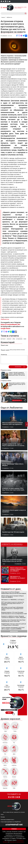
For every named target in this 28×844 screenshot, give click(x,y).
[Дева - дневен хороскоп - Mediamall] (14, 750)
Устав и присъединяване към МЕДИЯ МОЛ (11, 821)
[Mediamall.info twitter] (3, 1)
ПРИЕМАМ (14, 828)
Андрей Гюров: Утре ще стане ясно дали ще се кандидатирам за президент (13, 624)
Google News (5, 328)
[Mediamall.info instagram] (7, 1)
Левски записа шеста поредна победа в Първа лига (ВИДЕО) (18, 569)
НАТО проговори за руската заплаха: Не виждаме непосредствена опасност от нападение (12, 603)
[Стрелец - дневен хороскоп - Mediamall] (5, 772)
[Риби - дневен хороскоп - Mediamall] (14, 784)
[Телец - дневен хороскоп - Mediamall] (15, 727)
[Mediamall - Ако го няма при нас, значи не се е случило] (8, 7)
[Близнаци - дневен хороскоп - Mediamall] (5, 738)
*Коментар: (4, 354)
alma (13, 338)
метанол (3, 338)
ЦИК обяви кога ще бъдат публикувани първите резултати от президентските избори (12, 608)
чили (24, 338)
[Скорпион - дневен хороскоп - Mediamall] (14, 761)
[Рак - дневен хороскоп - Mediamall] (14, 738)
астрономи (19, 338)
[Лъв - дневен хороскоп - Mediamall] (5, 750)
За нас (2, 814)
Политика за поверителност (16, 842)
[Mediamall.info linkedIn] (5, 1)
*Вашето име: (4, 345)
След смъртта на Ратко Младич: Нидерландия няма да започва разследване (13, 592)
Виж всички (14, 631)
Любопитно (9, 17)
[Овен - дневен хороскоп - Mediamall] (5, 727)
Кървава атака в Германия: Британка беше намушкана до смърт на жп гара (13, 620)
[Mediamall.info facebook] (1, 1)
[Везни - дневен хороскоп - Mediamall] (5, 761)
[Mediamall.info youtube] (9, 1)
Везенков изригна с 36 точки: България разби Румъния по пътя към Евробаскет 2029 (14, 613)
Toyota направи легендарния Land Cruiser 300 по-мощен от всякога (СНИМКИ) (13, 628)
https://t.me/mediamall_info (10, 324)
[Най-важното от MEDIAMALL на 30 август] (5, 578)
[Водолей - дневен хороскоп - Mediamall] (5, 784)
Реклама (3, 817)
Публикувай (18, 366)
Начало (3, 17)
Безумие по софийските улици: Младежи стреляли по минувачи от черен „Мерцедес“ (13, 617)
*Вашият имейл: (5, 350)
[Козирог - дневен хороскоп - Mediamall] (14, 772)
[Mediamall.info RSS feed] (19, 797)
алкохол (9, 338)
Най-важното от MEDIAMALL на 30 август (17, 577)
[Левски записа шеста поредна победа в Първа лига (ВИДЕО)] (5, 570)
